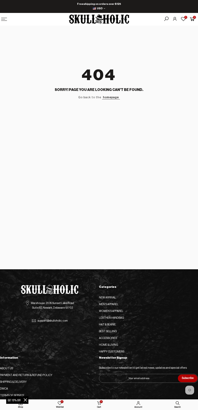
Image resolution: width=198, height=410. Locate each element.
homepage (111, 97)
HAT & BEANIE (107, 324)
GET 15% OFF (14, 400)
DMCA (4, 388)
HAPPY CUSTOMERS (111, 351)
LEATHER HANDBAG (111, 318)
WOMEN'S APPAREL (111, 311)
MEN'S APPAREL (109, 304)
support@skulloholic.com (53, 320)
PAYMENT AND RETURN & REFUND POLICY (26, 375)
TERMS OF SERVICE (12, 395)
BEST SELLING (108, 331)
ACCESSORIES (108, 338)
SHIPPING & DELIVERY (13, 382)
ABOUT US (6, 368)
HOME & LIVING (108, 345)
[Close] (25, 400)
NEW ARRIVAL (107, 297)
